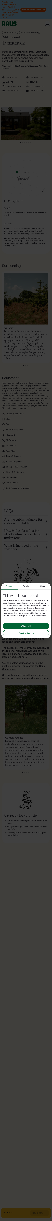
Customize (24, 633)
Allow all (26, 626)
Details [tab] (26, 586)
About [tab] (42, 586)
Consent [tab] (9, 586)
